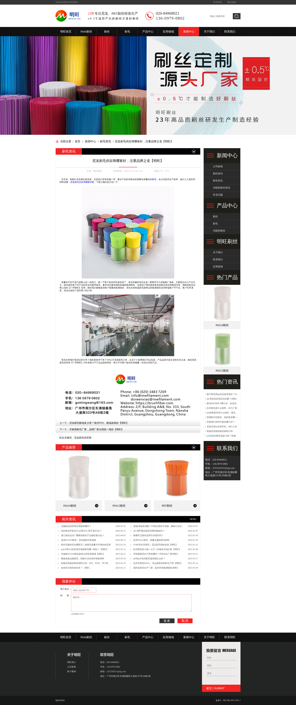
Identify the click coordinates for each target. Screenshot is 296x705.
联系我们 (229, 31)
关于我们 (209, 31)
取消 (185, 620)
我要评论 (69, 581)
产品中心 (147, 31)
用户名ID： (65, 589)
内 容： (65, 595)
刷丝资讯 (218, 173)
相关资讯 (69, 519)
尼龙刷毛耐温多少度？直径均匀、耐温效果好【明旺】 (99, 423)
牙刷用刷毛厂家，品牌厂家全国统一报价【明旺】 (96, 429)
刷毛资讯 (105, 141)
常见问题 (218, 194)
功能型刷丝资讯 (221, 187)
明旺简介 (71, 662)
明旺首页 (65, 31)
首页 (77, 141)
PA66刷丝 (86, 31)
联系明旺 (217, 2)
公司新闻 (218, 166)
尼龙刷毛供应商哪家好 (81, 182)
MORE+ (193, 519)
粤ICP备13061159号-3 (231, 700)
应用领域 (168, 31)
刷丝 (107, 31)
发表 (167, 620)
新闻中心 (188, 31)
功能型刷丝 (219, 230)
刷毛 (127, 31)
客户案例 (71, 671)
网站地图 (231, 2)
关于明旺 (209, 637)
